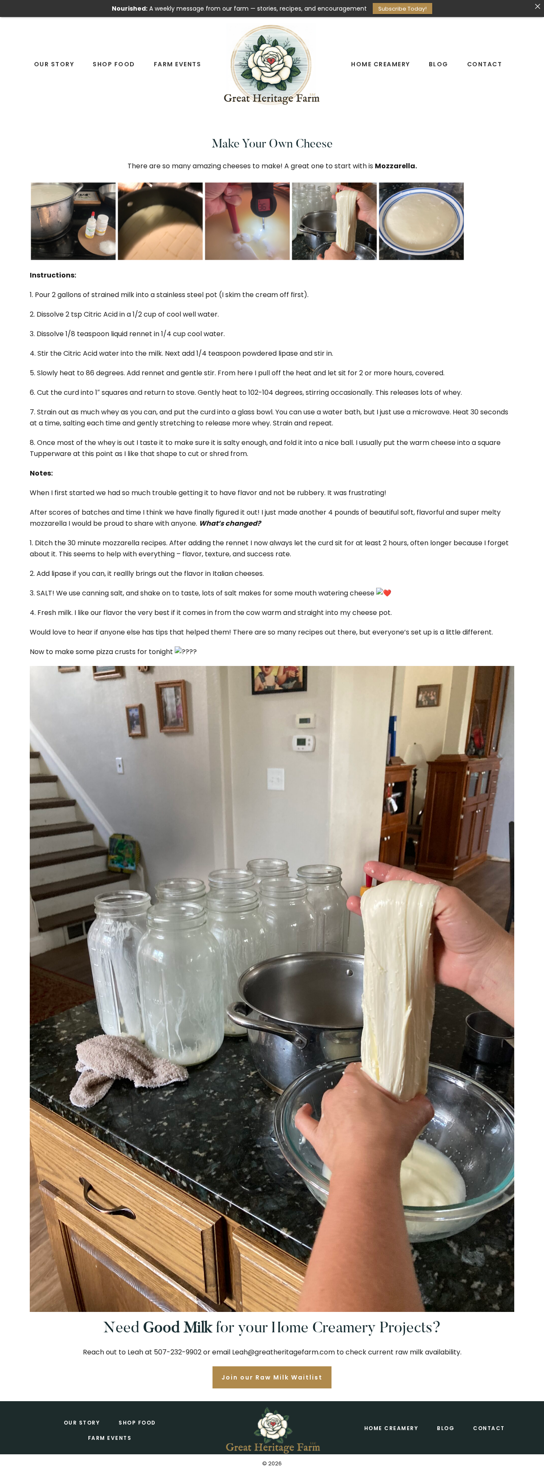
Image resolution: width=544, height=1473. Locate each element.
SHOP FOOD (137, 1422)
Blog (445, 1428)
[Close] (537, 6)
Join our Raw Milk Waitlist (272, 1377)
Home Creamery (391, 1428)
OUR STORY (82, 1422)
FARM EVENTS (110, 1438)
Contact (489, 1428)
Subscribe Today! (402, 9)
